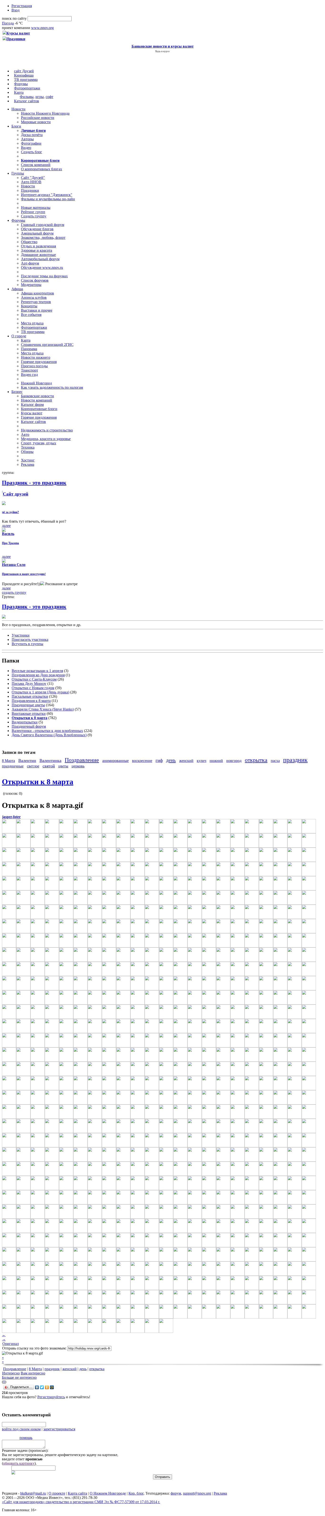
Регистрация (21, 6)
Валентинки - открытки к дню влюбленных (47, 731)
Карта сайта (77, 1493)
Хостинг (28, 460)
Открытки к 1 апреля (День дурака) (40, 692)
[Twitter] (41, 1387)
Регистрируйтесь (51, 1397)
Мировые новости (36, 122)
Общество (29, 242)
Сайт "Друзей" (33, 178)
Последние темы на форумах (44, 276)
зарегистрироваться (59, 1429)
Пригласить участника (30, 640)
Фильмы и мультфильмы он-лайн (48, 199)
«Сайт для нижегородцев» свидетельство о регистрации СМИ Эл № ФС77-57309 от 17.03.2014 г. (81, 1502)
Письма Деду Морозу (29, 684)
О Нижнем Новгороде (108, 1493)
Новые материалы (35, 208)
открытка (256, 760)
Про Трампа (10, 543)
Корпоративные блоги (39, 409)
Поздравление (82, 760)
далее (6, 526)
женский (186, 761)
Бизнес (17, 392)
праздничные (13, 766)
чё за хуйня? (10, 512)
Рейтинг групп (33, 212)
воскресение (142, 761)
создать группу (14, 592)
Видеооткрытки (25, 722)
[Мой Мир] (51, 1387)
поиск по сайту (14, 18)
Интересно (11, 1373)
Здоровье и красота (36, 250)
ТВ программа (26, 80)
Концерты (29, 306)
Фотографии (31, 143)
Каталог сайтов (26, 101)
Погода (8, 23)
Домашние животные (38, 255)
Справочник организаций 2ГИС (47, 345)
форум (176, 1493)
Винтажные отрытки (29, 713)
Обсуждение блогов (37, 229)
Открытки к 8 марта (37, 781)
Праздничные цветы (28, 705)
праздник (295, 759)
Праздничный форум (29, 726)
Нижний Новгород (36, 383)
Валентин (27, 760)
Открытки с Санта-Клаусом (34, 679)
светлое (33, 766)
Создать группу (33, 216)
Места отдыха (32, 323)
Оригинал (10, 1344)
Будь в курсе (162, 51)
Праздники (30, 190)
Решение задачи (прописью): (25, 1450)
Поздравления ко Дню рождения (38, 675)
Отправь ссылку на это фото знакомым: (34, 1348)
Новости (18, 109)
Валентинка (50, 760)
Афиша (17, 289)
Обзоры (27, 452)
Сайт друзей (15, 493)
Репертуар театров (36, 302)
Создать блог (31, 152)
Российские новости (37, 118)
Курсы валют (31, 413)
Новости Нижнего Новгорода (45, 113)
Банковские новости (37, 396)
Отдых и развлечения (38, 246)
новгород (233, 761)
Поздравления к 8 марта (31, 701)
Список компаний (35, 165)
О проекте (57, 1493)
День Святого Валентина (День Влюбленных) (49, 735)
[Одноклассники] (46, 1387)
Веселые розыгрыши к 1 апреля (37, 671)
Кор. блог (135, 1493)
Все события (31, 315)
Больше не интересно (19, 1377)
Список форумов (35, 280)
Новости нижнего (35, 357)
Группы (17, 173)
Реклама (27, 464)
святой (49, 766)
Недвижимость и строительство (47, 430)
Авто (25, 434)
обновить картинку (18, 1463)
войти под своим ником (21, 1429)
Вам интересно (33, 1373)
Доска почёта (32, 135)
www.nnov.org (42, 28)
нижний (216, 761)
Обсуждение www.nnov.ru (42, 267)
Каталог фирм (32, 404)
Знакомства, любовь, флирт (43, 237)
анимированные (115, 761)
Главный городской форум (42, 225)
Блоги (16, 126)
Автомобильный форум (40, 259)
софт (49, 97)
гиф (159, 760)
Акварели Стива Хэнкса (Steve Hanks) (43, 709)
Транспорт (29, 370)
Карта (19, 92)
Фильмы (27, 97)
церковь (78, 766)
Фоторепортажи (27, 88)
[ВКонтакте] (36, 1387)
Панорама (29, 349)
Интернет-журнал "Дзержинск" (46, 195)
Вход (15, 10)
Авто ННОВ (31, 182)
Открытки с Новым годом (33, 688)
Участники (21, 635)
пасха (275, 761)
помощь (26, 1438)
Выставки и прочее (36, 310)
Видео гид (29, 375)
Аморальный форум (37, 233)
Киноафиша (24, 75)
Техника (27, 447)
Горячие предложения (39, 362)
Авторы (27, 139)
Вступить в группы (27, 644)
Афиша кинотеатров (37, 293)
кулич (201, 761)
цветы (63, 766)
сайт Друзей (24, 71)
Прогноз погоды (34, 366)
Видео (26, 148)
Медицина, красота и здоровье (46, 439)
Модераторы (31, 285)
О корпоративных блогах (41, 169)
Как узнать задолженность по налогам (52, 387)
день (171, 760)
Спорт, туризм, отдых (38, 443)
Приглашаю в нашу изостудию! (24, 574)
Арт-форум (30, 263)
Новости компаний (36, 400)
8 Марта (8, 761)
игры (39, 97)
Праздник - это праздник (34, 606)
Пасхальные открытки (30, 696)
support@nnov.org (197, 1493)
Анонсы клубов (34, 297)
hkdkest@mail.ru (33, 1493)
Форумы (21, 84)
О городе (18, 336)
